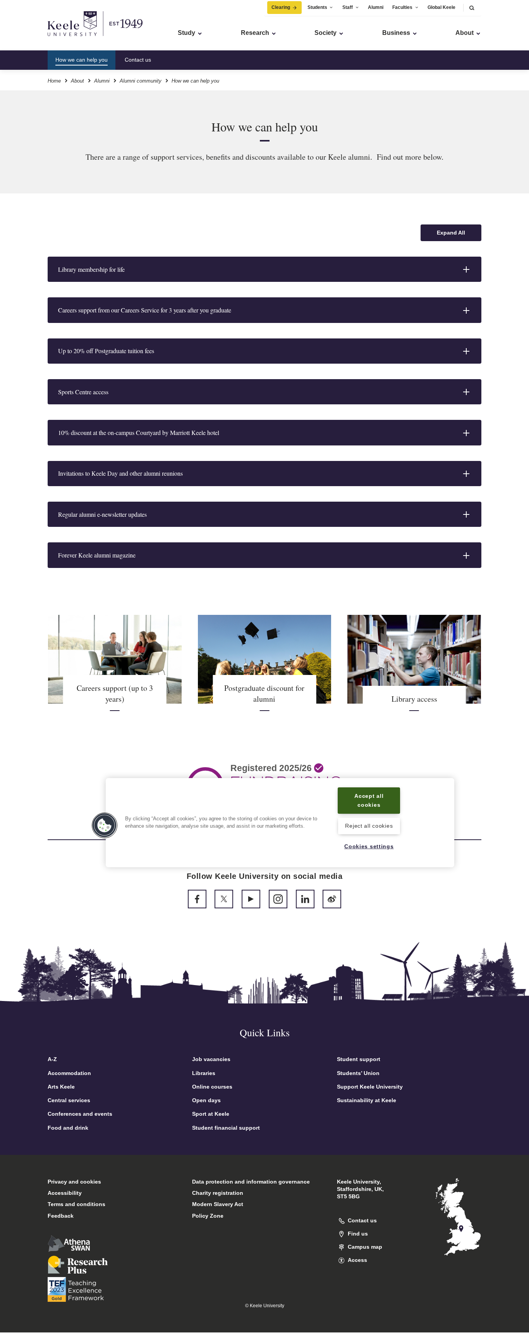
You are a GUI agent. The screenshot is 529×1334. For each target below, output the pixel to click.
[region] (280, 822)
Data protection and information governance (251, 1182)
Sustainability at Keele (366, 1100)
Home (54, 81)
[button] (471, 7)
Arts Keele (61, 1087)
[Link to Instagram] (278, 899)
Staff (347, 7)
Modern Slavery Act (217, 1204)
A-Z (52, 1059)
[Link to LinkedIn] (305, 899)
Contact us (138, 60)
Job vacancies (211, 1059)
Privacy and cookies (74, 1182)
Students (317, 7)
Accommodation (69, 1073)
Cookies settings (369, 846)
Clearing (280, 7)
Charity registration (217, 1193)
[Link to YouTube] (251, 899)
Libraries (203, 1073)
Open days (206, 1100)
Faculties (402, 7)
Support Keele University (370, 1087)
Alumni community (140, 81)
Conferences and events (80, 1114)
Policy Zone (207, 1216)
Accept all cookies (368, 800)
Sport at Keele (210, 1114)
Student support (358, 1059)
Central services (69, 1100)
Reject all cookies (369, 826)
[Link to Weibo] (332, 899)
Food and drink (68, 1128)
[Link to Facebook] (197, 899)
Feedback (61, 1216)
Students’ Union (358, 1073)
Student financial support (226, 1128)
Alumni (375, 7)
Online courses (212, 1087)
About (77, 81)
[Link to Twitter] (224, 899)
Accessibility (65, 1193)
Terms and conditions (76, 1204)
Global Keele (441, 7)
